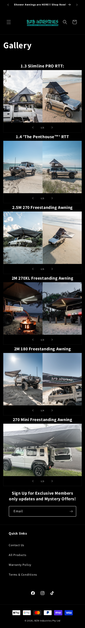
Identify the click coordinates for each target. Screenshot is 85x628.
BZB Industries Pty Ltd (47, 620)
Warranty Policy (20, 565)
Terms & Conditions (23, 574)
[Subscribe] (71, 511)
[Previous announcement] (8, 5)
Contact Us (16, 545)
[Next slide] (52, 127)
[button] (9, 22)
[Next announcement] (77, 5)
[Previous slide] (33, 127)
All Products (17, 555)
